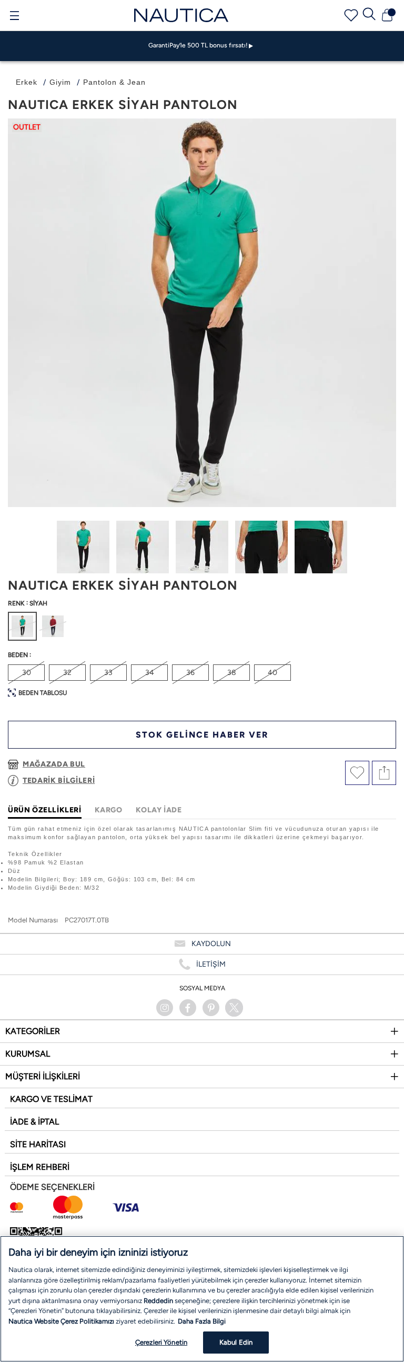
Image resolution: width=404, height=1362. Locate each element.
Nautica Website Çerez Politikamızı (62, 1321)
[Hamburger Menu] (14, 16)
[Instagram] (165, 1008)
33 (108, 672)
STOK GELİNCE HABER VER (202, 735)
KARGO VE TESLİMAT (51, 1099)
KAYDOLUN (211, 943)
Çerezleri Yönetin (161, 1342)
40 (272, 672)
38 (231, 672)
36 (190, 672)
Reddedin (158, 1301)
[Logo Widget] (181, 15)
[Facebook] (188, 1008)
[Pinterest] (211, 1008)
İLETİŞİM (211, 964)
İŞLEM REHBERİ (39, 1167)
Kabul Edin (235, 1342)
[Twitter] (234, 1008)
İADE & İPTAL (34, 1122)
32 (67, 672)
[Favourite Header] (351, 15)
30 (26, 672)
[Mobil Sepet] (387, 15)
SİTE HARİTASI (38, 1144)
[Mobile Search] (369, 15)
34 (149, 672)
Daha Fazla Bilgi (202, 1321)
